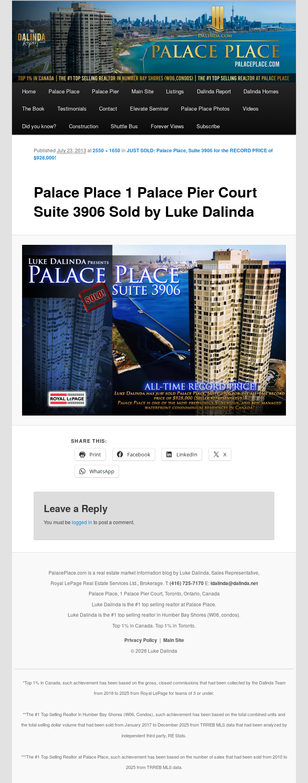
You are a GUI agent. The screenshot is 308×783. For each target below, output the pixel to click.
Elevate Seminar (149, 108)
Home (29, 91)
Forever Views (167, 126)
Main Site (143, 91)
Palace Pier (105, 91)
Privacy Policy (140, 640)
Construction (83, 126)
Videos (251, 108)
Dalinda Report (214, 91)
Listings (175, 91)
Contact (108, 108)
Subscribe (208, 126)
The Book (33, 108)
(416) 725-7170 (187, 583)
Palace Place (64, 91)
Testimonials (72, 108)
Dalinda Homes (261, 91)
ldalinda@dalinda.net (234, 583)
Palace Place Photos (205, 108)
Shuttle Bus (124, 126)
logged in (82, 522)
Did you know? (39, 126)
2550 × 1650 (106, 150)
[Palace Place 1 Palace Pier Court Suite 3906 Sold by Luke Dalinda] (154, 330)
